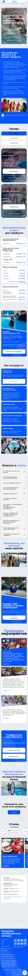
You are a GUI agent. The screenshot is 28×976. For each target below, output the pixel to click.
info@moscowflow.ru (12, 894)
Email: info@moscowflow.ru (19, 974)
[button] (6, 163)
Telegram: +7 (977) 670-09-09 (19, 973)
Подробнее (14, 618)
